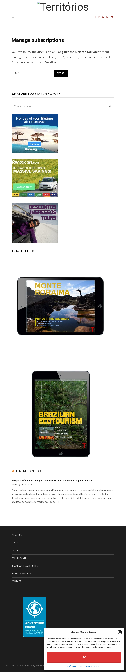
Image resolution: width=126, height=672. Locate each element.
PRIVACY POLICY (92, 666)
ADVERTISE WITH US (22, 573)
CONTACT (16, 581)
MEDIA (15, 550)
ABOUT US (17, 535)
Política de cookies (75, 666)
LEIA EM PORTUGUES (29, 471)
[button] (119, 632)
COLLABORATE (19, 558)
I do (84, 657)
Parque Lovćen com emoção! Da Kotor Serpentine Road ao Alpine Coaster (52, 480)
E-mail (16, 73)
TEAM (15, 542)
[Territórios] (63, 7)
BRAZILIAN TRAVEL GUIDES (25, 566)
